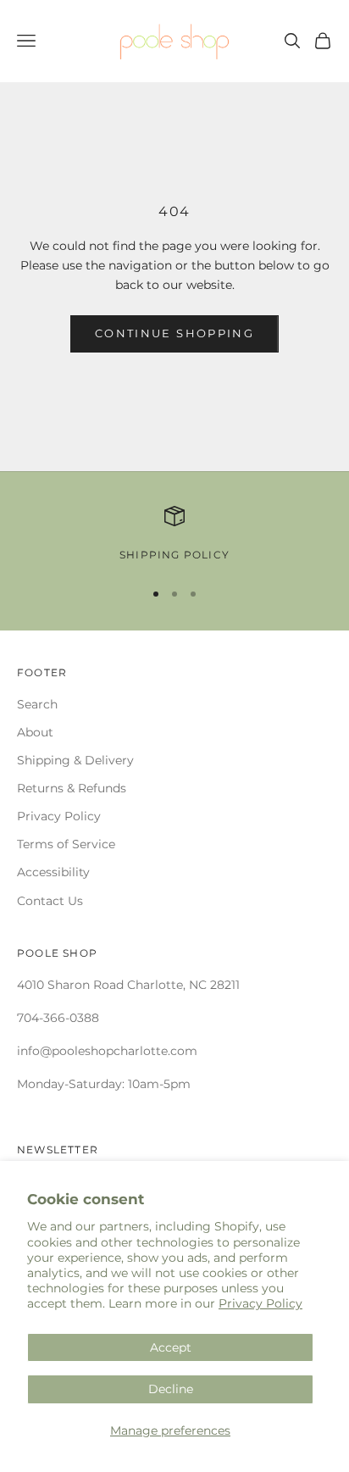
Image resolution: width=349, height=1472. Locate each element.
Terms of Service (66, 844)
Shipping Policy (174, 554)
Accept (170, 1347)
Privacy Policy (260, 1303)
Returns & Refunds (71, 788)
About (35, 732)
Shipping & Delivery (75, 760)
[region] (174, 535)
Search (37, 704)
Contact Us (50, 900)
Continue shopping (174, 333)
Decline (170, 1389)
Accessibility (53, 872)
